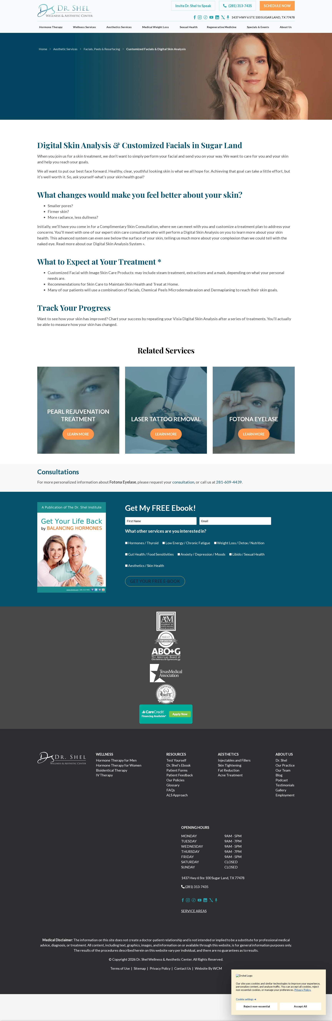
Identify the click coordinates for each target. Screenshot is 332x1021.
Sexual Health (189, 27)
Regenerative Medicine (221, 27)
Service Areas (194, 911)
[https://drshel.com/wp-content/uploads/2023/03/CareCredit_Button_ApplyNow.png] (166, 713)
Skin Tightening (229, 765)
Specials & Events (258, 27)
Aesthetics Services (119, 27)
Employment (285, 795)
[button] (193, 6)
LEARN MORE (78, 434)
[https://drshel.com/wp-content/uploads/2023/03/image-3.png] (166, 655)
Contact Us (182, 968)
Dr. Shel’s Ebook (178, 765)
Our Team (283, 770)
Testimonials (285, 785)
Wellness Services (84, 27)
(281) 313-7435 (196, 887)
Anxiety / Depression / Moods (203, 554)
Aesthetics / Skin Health (146, 565)
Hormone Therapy (50, 27)
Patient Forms (177, 770)
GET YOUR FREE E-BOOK (155, 581)
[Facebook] (194, 17)
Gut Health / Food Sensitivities (151, 554)
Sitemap (140, 968)
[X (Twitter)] (223, 17)
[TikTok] (205, 17)
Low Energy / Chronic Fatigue (187, 543)
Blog (279, 775)
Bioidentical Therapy (111, 770)
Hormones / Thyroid (143, 543)
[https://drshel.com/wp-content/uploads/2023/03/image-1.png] (166, 621)
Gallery (281, 790)
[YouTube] (211, 17)
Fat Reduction (228, 770)
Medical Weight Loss (155, 27)
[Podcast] (228, 17)
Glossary (172, 785)
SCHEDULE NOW (64, 81)
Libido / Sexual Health (248, 554)
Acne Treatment (230, 775)
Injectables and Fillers (234, 760)
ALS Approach (177, 795)
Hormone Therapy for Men (116, 760)
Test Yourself (176, 760)
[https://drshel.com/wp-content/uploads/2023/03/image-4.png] (166, 673)
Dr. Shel (281, 760)
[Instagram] (199, 17)
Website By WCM (208, 968)
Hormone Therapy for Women (118, 765)
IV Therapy (104, 775)
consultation (183, 482)
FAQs (170, 790)
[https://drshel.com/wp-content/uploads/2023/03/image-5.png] (166, 693)
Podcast (282, 780)
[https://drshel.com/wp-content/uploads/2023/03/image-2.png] (166, 639)
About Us (286, 27)
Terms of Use (120, 968)
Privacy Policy (160, 968)
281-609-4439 (229, 482)
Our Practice (285, 765)
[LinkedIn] (217, 17)
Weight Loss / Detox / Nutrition (240, 543)
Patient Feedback (179, 775)
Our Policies (175, 780)
